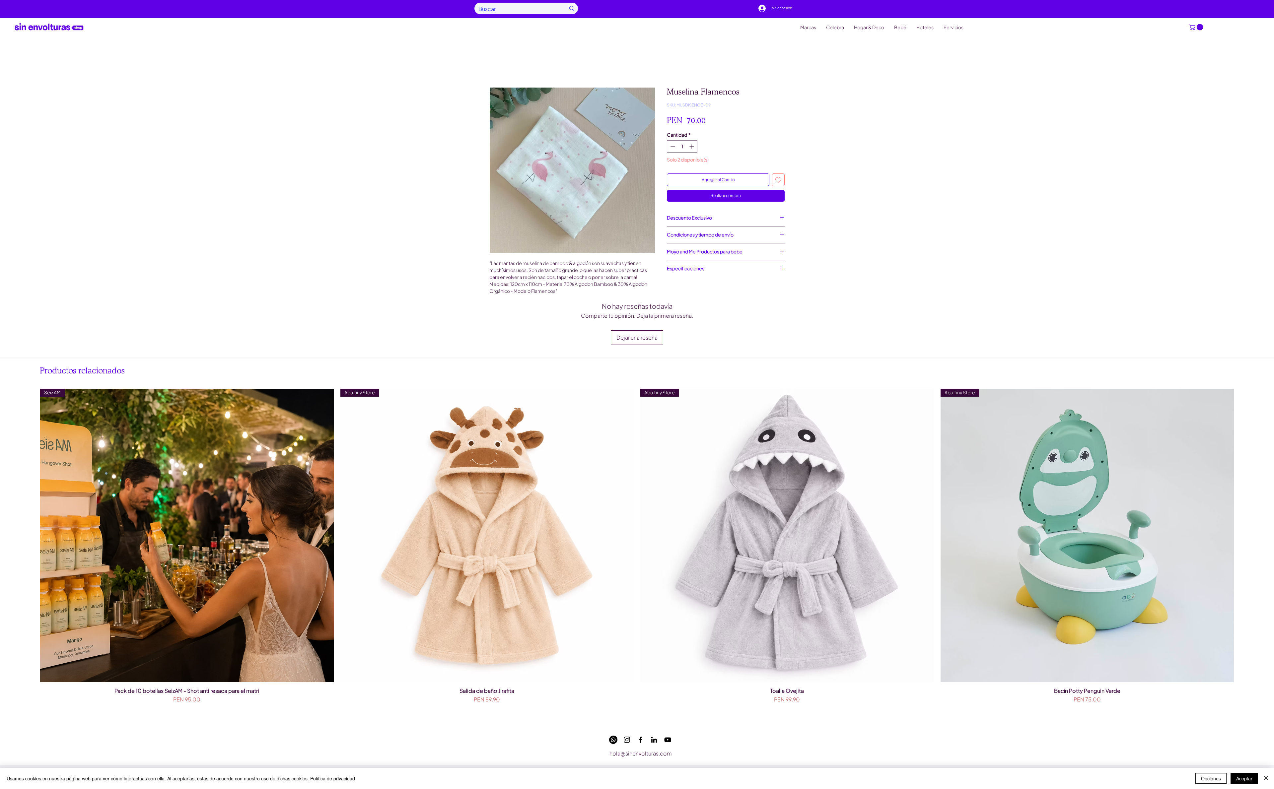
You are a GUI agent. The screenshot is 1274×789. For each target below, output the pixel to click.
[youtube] (668, 740)
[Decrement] (672, 146)
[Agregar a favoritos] (778, 179)
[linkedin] (654, 740)
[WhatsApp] (613, 740)
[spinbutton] (682, 146)
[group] (637, 554)
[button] (1197, 27)
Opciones (1211, 778)
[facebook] (640, 740)
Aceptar (1244, 778)
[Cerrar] (1266, 778)
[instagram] (627, 740)
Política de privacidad (332, 778)
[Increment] (692, 146)
